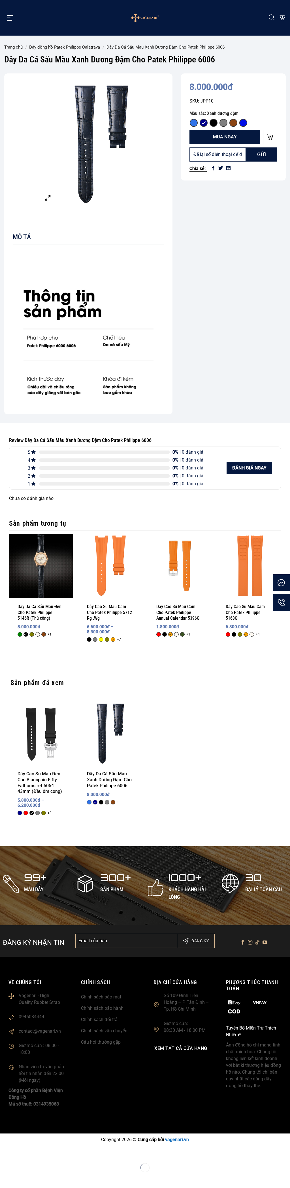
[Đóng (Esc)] (57, 1153)
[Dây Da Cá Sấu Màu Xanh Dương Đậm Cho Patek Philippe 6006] (110, 733)
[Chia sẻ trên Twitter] (220, 168)
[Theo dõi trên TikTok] (257, 942)
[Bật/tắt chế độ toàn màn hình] (22, 1153)
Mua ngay (225, 137)
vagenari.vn (177, 1139)
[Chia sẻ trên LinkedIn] (228, 168)
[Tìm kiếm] (271, 17)
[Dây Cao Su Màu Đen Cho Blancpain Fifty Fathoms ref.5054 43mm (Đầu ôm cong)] (41, 733)
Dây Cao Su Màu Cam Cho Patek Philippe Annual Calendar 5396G (177, 612)
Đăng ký (200, 941)
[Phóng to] (48, 198)
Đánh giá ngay (249, 468)
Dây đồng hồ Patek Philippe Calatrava (64, 47)
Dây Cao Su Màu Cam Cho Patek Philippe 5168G (245, 612)
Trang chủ (13, 47)
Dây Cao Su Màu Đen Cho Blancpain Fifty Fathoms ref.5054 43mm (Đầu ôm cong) (40, 782)
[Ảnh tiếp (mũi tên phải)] (22, 1177)
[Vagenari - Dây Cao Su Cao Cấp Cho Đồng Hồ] (145, 18)
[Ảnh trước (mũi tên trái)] (5, 1177)
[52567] (270, 137)
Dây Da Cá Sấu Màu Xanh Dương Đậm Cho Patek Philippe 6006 (109, 779)
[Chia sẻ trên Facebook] (213, 168)
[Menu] (10, 17)
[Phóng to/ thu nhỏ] (5, 1153)
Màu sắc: (213, 113)
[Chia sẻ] (40, 1153)
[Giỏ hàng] (282, 18)
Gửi (261, 154)
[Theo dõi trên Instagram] (250, 942)
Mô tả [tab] (22, 237)
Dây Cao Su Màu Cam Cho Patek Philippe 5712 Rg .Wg (109, 612)
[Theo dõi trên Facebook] (242, 942)
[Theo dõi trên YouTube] (265, 942)
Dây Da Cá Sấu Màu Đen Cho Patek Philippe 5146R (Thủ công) (39, 612)
